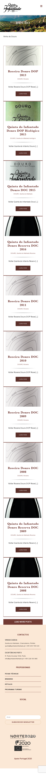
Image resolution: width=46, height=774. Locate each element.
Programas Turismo (13, 689)
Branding (9, 679)
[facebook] (14, 706)
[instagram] (32, 706)
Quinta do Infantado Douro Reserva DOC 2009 (23, 528)
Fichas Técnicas (11, 674)
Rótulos (8, 684)
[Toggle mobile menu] (41, 6)
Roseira (16, 62)
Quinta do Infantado (21, 177)
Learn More (23, 94)
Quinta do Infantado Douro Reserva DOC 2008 (23, 587)
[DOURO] (23, 58)
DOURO (9, 62)
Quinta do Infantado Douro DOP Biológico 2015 (23, 131)
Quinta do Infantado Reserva (25, 232)
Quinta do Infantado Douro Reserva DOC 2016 (23, 246)
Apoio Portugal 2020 (23, 758)
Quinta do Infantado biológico (26, 138)
